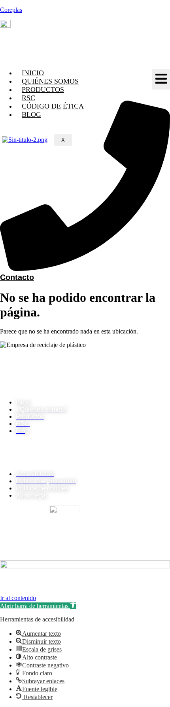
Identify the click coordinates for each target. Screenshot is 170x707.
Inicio (33, 73)
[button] (38, 605)
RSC (28, 98)
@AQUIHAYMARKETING (91, 590)
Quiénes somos (50, 81)
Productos (43, 89)
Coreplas (11, 9)
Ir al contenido (18, 598)
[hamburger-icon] (161, 79)
